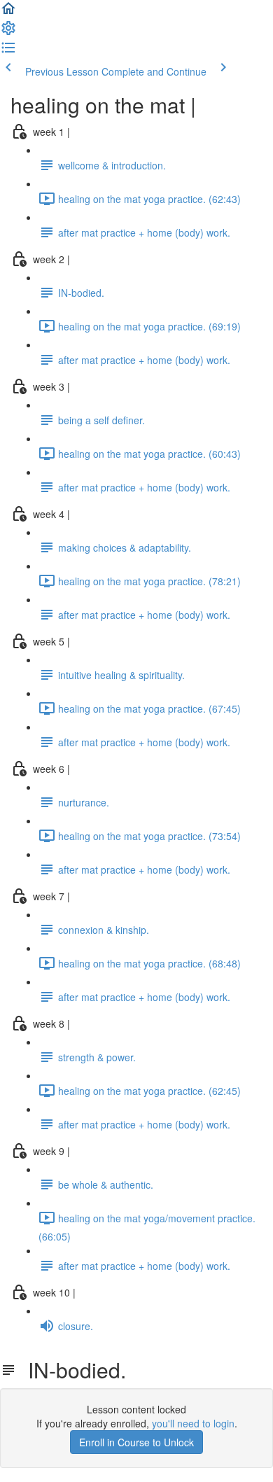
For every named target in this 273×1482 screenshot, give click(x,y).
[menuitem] (8, 32)
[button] (8, 13)
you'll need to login (193, 1423)
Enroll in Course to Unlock (136, 1442)
